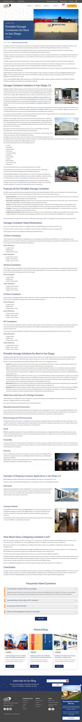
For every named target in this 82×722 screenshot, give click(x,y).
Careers (24, 704)
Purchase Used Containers (52, 1)
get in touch (24, 79)
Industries (37, 5)
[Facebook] (5, 709)
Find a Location (39, 700)
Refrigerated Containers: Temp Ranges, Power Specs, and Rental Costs (65, 656)
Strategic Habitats (28, 509)
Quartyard (27, 489)
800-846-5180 (21, 1)
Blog (9, 42)
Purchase (38, 706)
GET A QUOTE (72, 5)
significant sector (24, 180)
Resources (46, 5)
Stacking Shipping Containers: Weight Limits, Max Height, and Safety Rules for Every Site (16, 657)
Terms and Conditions (53, 702)
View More (41, 618)
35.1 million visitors (24, 141)
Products (38, 702)
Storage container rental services (12, 357)
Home (5, 42)
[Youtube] (10, 709)
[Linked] (7, 709)
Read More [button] (9, 666)
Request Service (63, 1)
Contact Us (71, 1)
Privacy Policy (51, 700)
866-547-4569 (15, 79)
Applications (38, 704)
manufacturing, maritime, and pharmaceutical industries (33, 97)
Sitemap (25, 708)
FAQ (24, 706)
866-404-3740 (8, 705)
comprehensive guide (14, 563)
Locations (55, 5)
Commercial (8, 652)
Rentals (29, 5)
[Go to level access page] (51, 708)
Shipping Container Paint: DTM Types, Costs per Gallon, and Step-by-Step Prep (40, 656)
